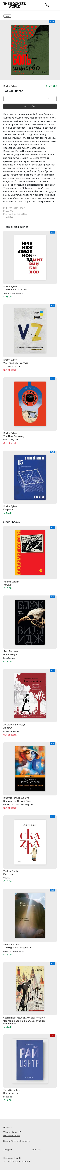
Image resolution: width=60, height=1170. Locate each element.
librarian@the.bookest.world (16, 1141)
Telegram (7, 1149)
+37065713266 (11, 1135)
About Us (36, 1149)
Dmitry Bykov (10, 86)
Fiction (7, 16)
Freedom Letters (19, 214)
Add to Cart (30, 106)
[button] (47, 5)
